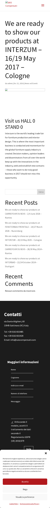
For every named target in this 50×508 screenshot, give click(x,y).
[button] (45, 453)
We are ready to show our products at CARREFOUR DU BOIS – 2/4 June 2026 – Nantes (23, 213)
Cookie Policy (13, 504)
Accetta (25, 481)
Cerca (41, 192)
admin (10, 83)
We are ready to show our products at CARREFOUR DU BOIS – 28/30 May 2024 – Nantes (24, 249)
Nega (25, 489)
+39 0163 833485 (15, 331)
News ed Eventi (31, 83)
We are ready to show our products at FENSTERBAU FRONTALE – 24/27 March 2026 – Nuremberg (23, 226)
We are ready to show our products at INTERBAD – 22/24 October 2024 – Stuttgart (22, 262)
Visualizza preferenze (25, 497)
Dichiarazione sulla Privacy (29, 504)
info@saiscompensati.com (23, 339)
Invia (28, 449)
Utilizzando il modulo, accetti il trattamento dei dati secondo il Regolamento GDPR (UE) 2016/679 (21, 431)
